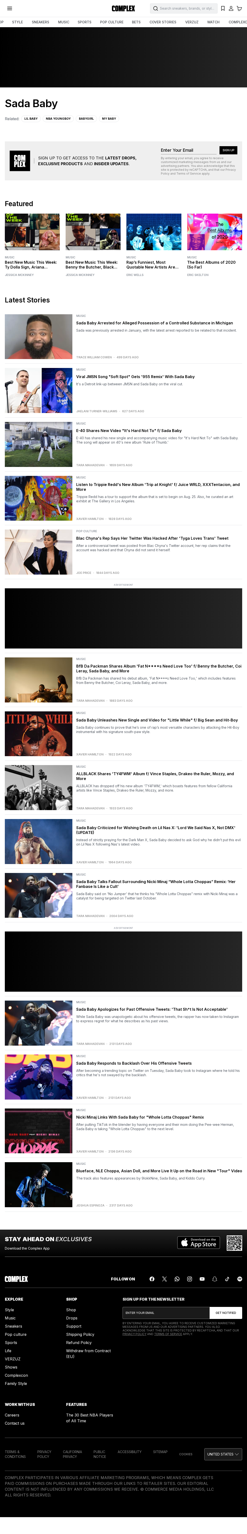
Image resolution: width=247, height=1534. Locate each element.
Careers (12, 1415)
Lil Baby (31, 118)
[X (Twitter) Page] (164, 1279)
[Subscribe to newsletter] (226, 1313)
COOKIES (185, 1454)
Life (8, 1350)
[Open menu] (9, 8)
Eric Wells (135, 275)
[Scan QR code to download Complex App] (234, 1243)
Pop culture (16, 1334)
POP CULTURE (112, 22)
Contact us (15, 1423)
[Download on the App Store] (198, 1243)
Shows (11, 1367)
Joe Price (83, 573)
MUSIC (63, 22)
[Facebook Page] (152, 1279)
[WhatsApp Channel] (177, 1279)
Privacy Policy (134, 1334)
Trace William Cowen (94, 357)
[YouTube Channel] (202, 1279)
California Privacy (72, 1454)
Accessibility (130, 1452)
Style (9, 1309)
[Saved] (223, 8)
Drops (71, 1318)
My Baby (109, 118)
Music (9, 257)
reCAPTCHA (198, 169)
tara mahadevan (90, 465)
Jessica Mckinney (19, 275)
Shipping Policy (80, 1334)
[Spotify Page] (239, 1279)
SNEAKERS (40, 22)
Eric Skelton (197, 275)
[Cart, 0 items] (239, 8)
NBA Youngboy (58, 118)
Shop (71, 1309)
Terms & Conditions (15, 1454)
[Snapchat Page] (214, 1279)
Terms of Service (188, 173)
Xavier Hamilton (89, 519)
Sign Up (228, 150)
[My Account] (231, 8)
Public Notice (100, 1454)
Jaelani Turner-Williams (96, 411)
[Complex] (123, 8)
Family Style (16, 1383)
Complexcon (16, 1375)
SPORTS (84, 22)
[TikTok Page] (227, 1279)
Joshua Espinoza (90, 1205)
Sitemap (160, 1452)
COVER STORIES (163, 22)
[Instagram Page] (189, 1279)
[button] (223, 1454)
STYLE (17, 22)
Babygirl (86, 118)
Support (73, 1326)
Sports (11, 1342)
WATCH (213, 22)
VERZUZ (192, 22)
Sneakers (13, 1326)
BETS (136, 22)
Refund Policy (79, 1342)
